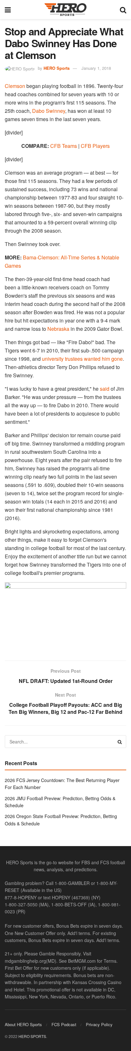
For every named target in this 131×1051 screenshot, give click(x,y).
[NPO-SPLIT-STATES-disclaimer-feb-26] (65, 616)
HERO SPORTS (32, 1036)
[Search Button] (123, 9)
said (104, 388)
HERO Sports (57, 68)
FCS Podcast (64, 1024)
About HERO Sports (23, 1024)
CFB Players (95, 145)
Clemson (15, 86)
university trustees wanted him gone (82, 358)
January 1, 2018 (96, 68)
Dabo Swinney (48, 110)
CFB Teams (63, 145)
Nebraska (58, 328)
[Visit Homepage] (65, 9)
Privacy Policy (99, 1024)
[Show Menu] (8, 9)
